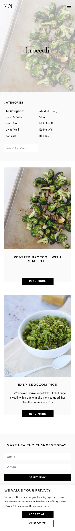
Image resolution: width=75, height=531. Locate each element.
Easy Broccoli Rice (37, 385)
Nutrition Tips (47, 123)
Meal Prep (12, 123)
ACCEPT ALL (37, 514)
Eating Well (46, 129)
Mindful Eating (48, 111)
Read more (37, 281)
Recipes (44, 136)
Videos (43, 117)
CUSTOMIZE (37, 523)
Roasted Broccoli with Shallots (37, 259)
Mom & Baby (14, 117)
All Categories (15, 111)
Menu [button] (53, 6)
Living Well (12, 129)
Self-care (11, 136)
